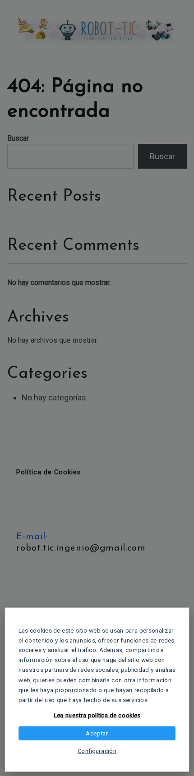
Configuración (97, 750)
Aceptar (97, 733)
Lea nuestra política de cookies (97, 715)
